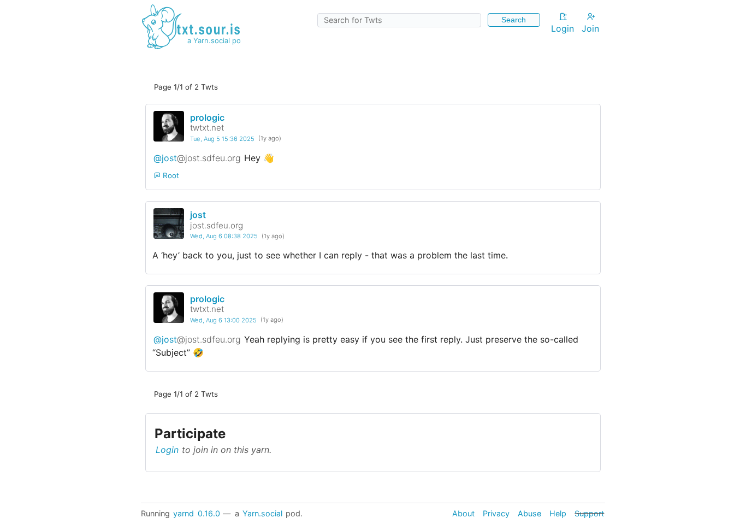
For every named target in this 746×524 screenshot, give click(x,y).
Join (590, 28)
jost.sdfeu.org (216, 225)
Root (170, 175)
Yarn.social (262, 513)
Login (562, 28)
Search (513, 19)
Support (589, 513)
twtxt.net (207, 127)
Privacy (496, 513)
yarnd (183, 513)
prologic (207, 117)
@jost (197, 157)
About (463, 513)
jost (198, 214)
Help (557, 513)
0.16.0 (209, 513)
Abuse (529, 513)
